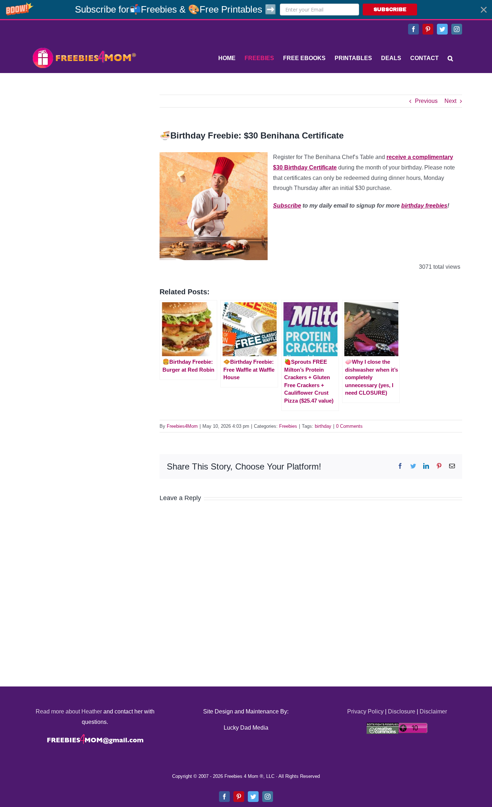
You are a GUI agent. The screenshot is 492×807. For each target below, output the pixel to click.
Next (450, 101)
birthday (323, 426)
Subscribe (287, 206)
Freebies (288, 426)
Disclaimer (433, 711)
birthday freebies (424, 206)
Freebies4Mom (182, 426)
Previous (426, 101)
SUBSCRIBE (390, 9)
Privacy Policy (365, 711)
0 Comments (349, 426)
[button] (246, 9)
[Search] (450, 58)
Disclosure (401, 711)
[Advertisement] (84, 140)
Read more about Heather (69, 711)
